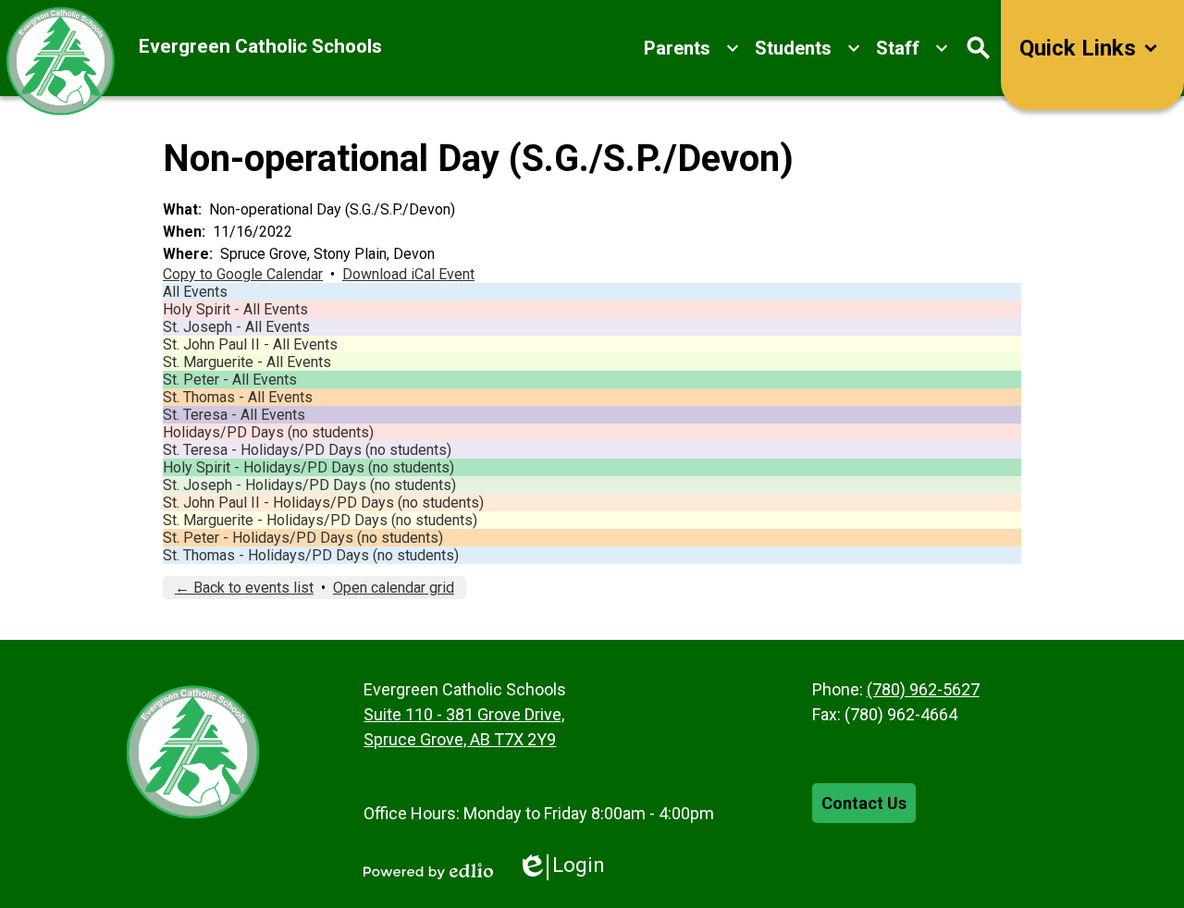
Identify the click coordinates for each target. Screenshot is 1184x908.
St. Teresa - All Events (234, 414)
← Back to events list (244, 587)
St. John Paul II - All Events (250, 344)
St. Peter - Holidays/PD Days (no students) (303, 537)
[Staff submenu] (912, 48)
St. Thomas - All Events (238, 397)
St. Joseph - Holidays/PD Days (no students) (309, 485)
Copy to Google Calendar (243, 274)
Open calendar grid (393, 587)
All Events (195, 292)
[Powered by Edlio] (428, 871)
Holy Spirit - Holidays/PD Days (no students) (308, 467)
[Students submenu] (808, 48)
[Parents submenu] (691, 48)
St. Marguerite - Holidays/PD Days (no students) (320, 520)
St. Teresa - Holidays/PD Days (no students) (307, 450)
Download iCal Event (408, 274)
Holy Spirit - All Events (235, 309)
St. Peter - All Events (230, 379)
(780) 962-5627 (923, 689)
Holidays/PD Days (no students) (268, 432)
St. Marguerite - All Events (247, 362)
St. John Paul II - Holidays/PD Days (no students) (323, 502)
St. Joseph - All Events (236, 327)
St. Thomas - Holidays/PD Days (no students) (311, 555)
